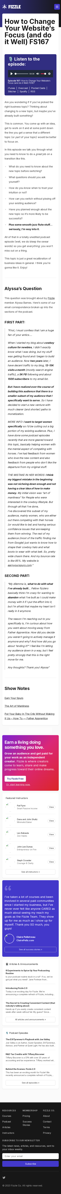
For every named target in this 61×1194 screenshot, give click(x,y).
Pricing (26, 1116)
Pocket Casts (38, 88)
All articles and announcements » (30, 1019)
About (46, 1116)
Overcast (23, 88)
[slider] (21, 73)
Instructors (8, 1132)
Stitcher (12, 91)
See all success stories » (30, 949)
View (51, 807)
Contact (47, 1121)
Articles (6, 1127)
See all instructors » (30, 872)
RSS (32, 91)
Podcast (6, 1121)
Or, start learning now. (18, 784)
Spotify (23, 91)
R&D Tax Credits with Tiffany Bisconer (25, 1054)
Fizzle (51, 298)
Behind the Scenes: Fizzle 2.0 (20, 1069)
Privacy (47, 1132)
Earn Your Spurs (14, 698)
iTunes (11, 88)
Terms (46, 1127)
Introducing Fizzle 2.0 (16, 988)
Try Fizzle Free (15, 778)
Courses (6, 1116)
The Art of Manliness (17, 705)
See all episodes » (30, 1083)
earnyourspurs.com (19, 565)
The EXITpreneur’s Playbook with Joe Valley (28, 1039)
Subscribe (30, 1163)
